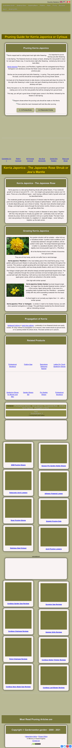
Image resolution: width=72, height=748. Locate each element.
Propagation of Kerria (42, 408)
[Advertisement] (36, 22)
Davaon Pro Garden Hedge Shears (54, 466)
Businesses (62, 5)
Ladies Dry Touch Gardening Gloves (59, 365)
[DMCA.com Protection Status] (36, 744)
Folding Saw (28, 364)
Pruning (55, 5)
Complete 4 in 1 (6, 159)
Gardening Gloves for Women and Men (13, 394)
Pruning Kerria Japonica (23, 406)
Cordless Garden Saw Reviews (18, 604)
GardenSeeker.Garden (9, 5)
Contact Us (36, 741)
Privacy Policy (42, 736)
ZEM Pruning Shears (18, 465)
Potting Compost (18, 159)
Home (36, 411)
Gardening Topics (21, 5)
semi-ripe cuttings (28, 325)
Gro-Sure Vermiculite (42, 159)
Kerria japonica (12, 66)
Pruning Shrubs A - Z (37, 413)
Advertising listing (31, 736)
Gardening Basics (33, 5)
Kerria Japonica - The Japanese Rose (44, 406)
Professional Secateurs (12, 365)
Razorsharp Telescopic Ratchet (44, 366)
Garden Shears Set (28, 393)
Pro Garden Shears (44, 393)
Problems (42, 5)
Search (5, 9)
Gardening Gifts (13, 9)
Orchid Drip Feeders (54, 159)
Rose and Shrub (65, 159)
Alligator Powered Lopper (54, 493)
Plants (48, 5)
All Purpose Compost (30, 159)
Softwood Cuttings (14, 325)
